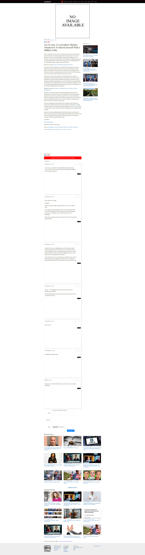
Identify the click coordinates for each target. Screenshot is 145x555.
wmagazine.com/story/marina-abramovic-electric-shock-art (63, 127)
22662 (52, 196)
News (89, 43)
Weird (85, 1)
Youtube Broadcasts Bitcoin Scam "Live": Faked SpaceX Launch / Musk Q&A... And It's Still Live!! (91, 466)
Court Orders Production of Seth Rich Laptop (71, 482)
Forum (96, 1)
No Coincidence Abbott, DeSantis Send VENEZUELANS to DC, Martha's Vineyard (72, 537)
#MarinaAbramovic (51, 129)
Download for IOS (57, 547)
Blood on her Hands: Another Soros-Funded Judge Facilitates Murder (53, 465)
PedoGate (70, 1)
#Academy (69, 129)
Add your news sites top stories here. (66, 541)
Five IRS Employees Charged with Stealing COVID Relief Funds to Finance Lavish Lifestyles (52, 448)
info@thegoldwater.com (78, 547)
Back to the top (97, 546)
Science (82, 1)
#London (65, 129)
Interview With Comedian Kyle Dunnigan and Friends (91, 482)
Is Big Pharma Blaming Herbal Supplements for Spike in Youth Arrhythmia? (92, 504)
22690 (53, 350)
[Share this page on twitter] (44, 42)
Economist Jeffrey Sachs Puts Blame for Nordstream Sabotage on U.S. (72, 465)
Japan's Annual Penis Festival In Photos (63, 64)
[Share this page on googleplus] (47, 42)
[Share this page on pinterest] (48, 42)
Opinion (89, 1)
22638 (52, 164)
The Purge (75, 1)
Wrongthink (66, 551)
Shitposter (66, 548)
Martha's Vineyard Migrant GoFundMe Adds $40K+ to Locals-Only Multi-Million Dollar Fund (52, 504)
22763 (50, 380)
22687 (52, 321)
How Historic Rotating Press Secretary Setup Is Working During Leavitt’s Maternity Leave (90, 84)
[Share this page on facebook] (45, 42)
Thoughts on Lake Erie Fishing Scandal (52, 482)
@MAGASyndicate (48, 122)
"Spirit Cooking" (74, 106)
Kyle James (47, 39)
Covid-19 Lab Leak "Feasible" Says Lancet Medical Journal (91, 521)
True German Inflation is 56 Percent (71, 447)
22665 (52, 244)
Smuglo (65, 550)
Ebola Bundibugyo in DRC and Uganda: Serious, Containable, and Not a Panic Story (90, 70)
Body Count (66, 1)
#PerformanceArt (59, 129)
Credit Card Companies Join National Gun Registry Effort (72, 521)
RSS (74, 550)
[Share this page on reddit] (49, 42)
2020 (79, 1)
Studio (92, 1)
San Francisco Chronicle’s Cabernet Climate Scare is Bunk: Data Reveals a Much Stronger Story (90, 99)
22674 (52, 286)
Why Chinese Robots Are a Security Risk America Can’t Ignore (90, 56)
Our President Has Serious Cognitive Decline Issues (51, 521)
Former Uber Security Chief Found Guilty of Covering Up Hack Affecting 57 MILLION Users (92, 448)
